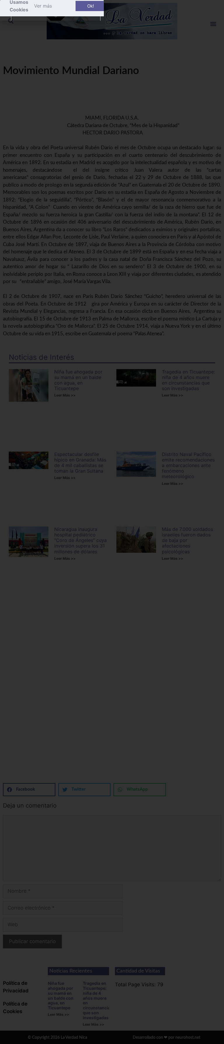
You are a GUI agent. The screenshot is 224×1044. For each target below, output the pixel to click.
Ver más (43, 6)
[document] (112, 522)
